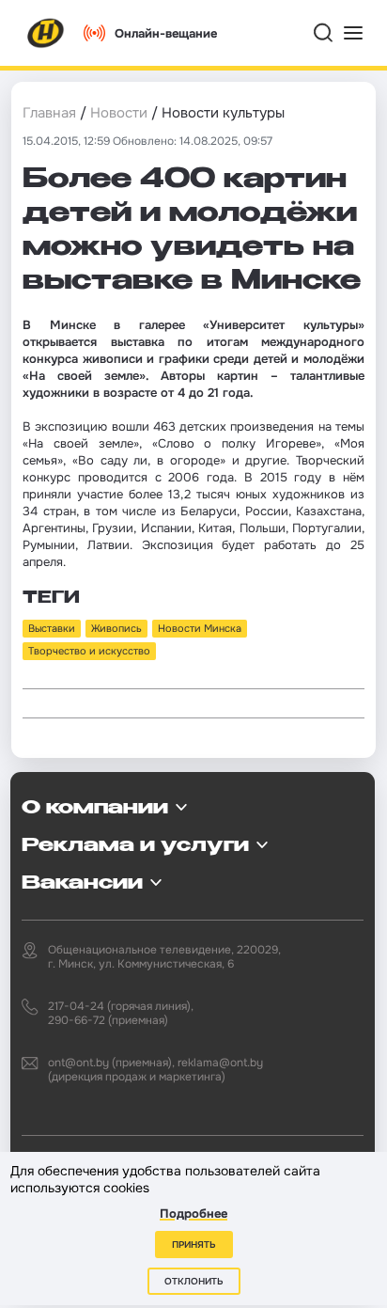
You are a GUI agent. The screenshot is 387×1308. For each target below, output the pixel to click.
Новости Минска (199, 628)
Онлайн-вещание (166, 33)
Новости (118, 112)
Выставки (51, 628)
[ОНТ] (46, 33)
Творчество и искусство (89, 650)
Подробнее (193, 1213)
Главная (49, 112)
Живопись (116, 628)
